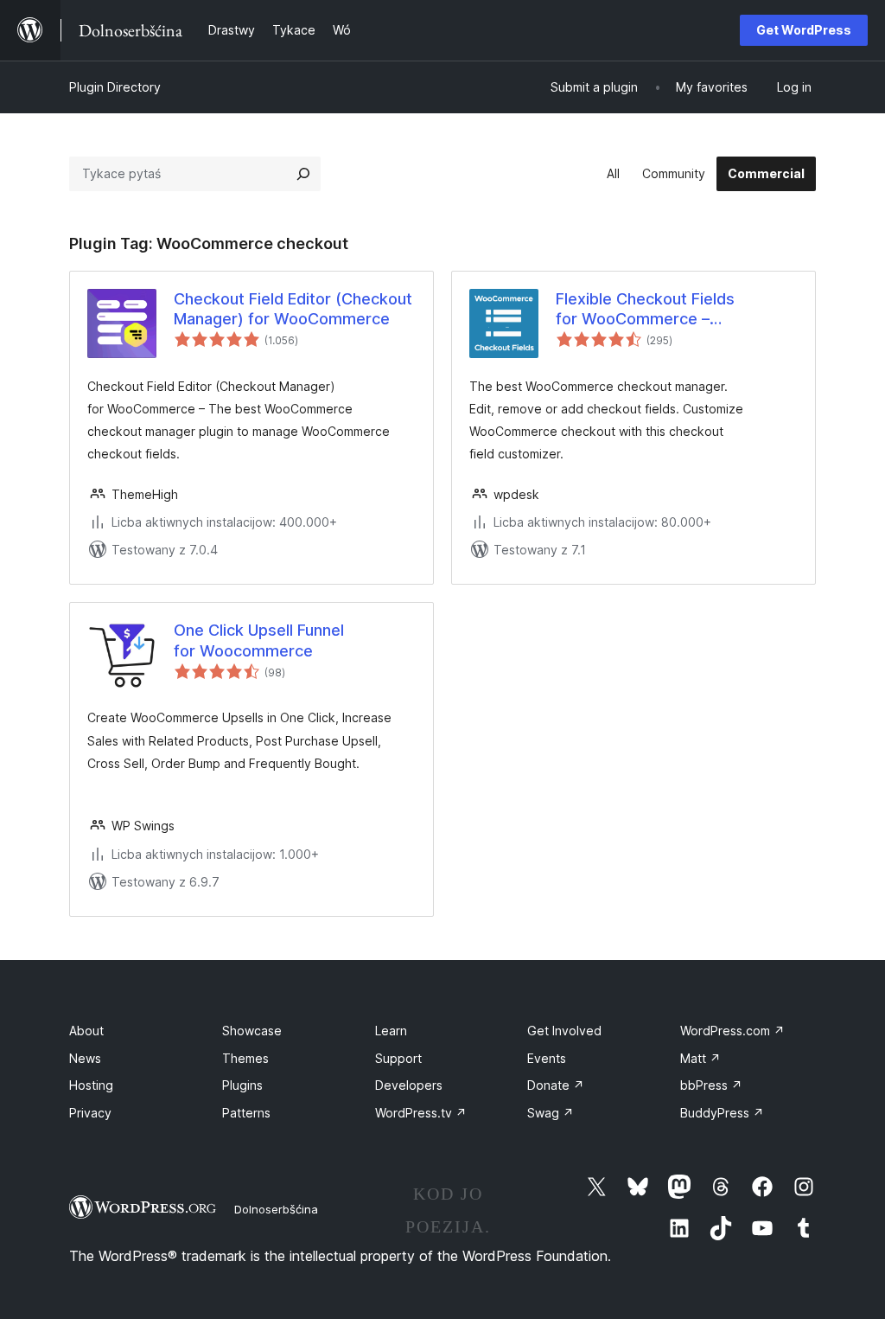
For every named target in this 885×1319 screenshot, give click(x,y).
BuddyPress (722, 1112)
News (85, 1058)
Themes (245, 1058)
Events (546, 1058)
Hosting (91, 1085)
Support (398, 1058)
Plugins (242, 1085)
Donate (555, 1085)
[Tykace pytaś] (303, 174)
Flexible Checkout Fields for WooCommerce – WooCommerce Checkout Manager (651, 310)
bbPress (711, 1085)
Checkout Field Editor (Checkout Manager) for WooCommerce (293, 309)
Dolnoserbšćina (276, 1209)
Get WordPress (803, 29)
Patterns (246, 1112)
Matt (700, 1058)
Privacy (90, 1112)
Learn (391, 1030)
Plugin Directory (115, 87)
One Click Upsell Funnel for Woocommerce (259, 640)
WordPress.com (732, 1030)
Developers (408, 1085)
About (86, 1030)
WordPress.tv (421, 1112)
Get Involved (564, 1030)
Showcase (252, 1030)
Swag (550, 1112)
